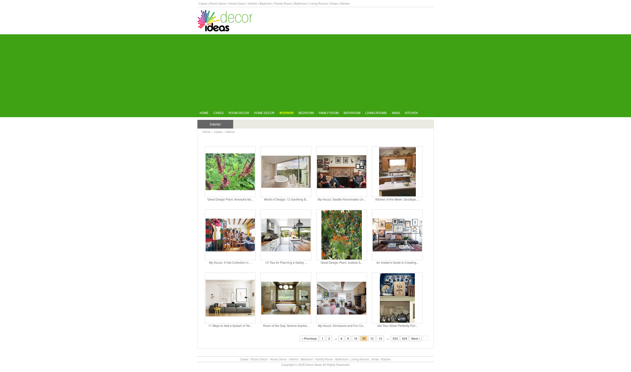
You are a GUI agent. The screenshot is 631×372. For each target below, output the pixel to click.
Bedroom (266, 3)
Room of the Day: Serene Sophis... (286, 325)
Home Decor (237, 3)
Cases (203, 3)
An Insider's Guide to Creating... (397, 262)
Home (204, 113)
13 (380, 338)
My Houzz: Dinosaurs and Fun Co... (341, 325)
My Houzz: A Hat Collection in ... (230, 262)
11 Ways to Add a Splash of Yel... (230, 325)
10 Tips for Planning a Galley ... (286, 262)
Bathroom (300, 3)
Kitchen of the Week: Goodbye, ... (397, 199)
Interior (252, 3)
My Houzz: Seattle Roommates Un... (342, 199)
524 (404, 338)
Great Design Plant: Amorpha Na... (230, 199)
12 (372, 338)
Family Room (283, 3)
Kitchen (345, 3)
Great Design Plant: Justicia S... (342, 262)
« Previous (309, 338)
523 (395, 338)
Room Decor (218, 3)
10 (355, 338)
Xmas (334, 3)
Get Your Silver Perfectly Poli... (397, 325)
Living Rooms (318, 3)
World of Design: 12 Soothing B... (286, 199)
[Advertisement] (315, 71)
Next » (416, 338)
